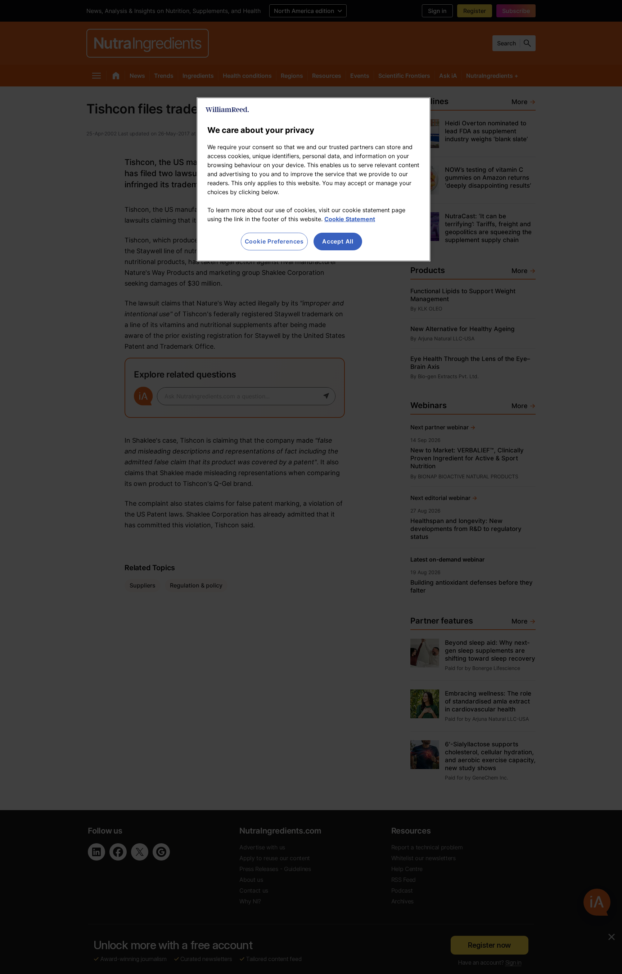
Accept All (337, 241)
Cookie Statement (349, 219)
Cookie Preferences (274, 241)
